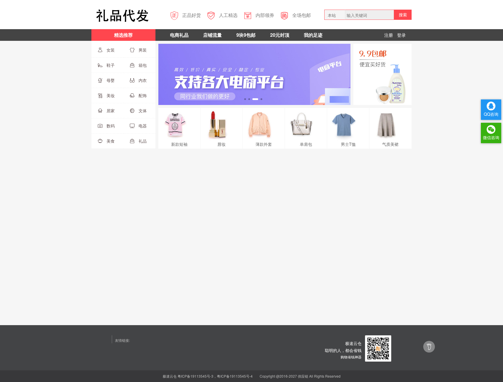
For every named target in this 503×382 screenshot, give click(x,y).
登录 (401, 35)
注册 (388, 35)
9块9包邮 (246, 34)
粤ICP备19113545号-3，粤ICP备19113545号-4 (215, 376)
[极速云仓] (378, 348)
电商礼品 (179, 34)
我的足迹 (313, 34)
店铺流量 (212, 34)
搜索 (403, 14)
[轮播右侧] (382, 74)
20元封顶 (279, 34)
